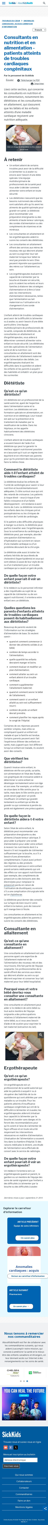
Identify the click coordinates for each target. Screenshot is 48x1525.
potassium (9, 885)
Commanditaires (24, 1494)
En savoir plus (28, 1238)
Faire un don (24, 1500)
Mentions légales (24, 1507)
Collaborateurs (24, 1481)
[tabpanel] (13, 1372)
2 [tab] (24, 1381)
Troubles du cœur (11, 20)
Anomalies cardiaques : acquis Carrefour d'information (18, 23)
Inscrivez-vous (11, 1466)
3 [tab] (27, 1381)
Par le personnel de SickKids (19, 75)
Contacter (24, 1487)
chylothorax (16, 894)
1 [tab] (20, 1381)
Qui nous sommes (24, 1474)
